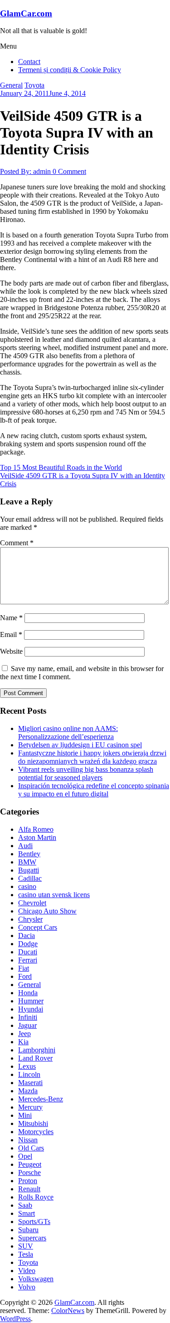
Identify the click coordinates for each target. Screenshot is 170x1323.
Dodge (28, 944)
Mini (25, 1115)
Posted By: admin (26, 171)
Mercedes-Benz (40, 1099)
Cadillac (30, 878)
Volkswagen (35, 1279)
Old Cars (31, 1148)
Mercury (30, 1107)
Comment (17, 543)
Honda (28, 993)
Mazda (28, 1091)
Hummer (31, 1001)
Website (11, 651)
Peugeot (29, 1164)
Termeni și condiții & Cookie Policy (69, 70)
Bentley (29, 854)
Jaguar (27, 1025)
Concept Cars (37, 927)
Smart (26, 1213)
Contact (29, 61)
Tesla (25, 1254)
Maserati (30, 1082)
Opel (25, 1156)
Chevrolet (32, 903)
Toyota (34, 85)
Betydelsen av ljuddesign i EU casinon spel (80, 745)
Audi (25, 845)
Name (11, 618)
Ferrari (27, 960)
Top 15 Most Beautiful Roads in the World (61, 467)
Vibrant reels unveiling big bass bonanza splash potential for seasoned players (85, 773)
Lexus (27, 1066)
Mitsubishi (33, 1123)
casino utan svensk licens (54, 894)
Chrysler (30, 919)
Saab (25, 1205)
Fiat (23, 968)
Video (26, 1270)
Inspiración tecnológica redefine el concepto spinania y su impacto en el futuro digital (93, 790)
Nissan (28, 1140)
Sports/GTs (34, 1221)
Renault (29, 1189)
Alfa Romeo (35, 829)
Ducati (27, 952)
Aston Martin (37, 837)
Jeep (24, 1033)
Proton (27, 1181)
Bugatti (28, 870)
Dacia (26, 935)
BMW (27, 862)
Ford (25, 976)
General (11, 85)
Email (11, 634)
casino (27, 886)
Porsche (29, 1172)
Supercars (32, 1238)
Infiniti (27, 1017)
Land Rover (35, 1058)
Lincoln (29, 1074)
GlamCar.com (26, 13)
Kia (23, 1042)
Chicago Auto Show (47, 911)
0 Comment (69, 171)
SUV (25, 1246)
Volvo (26, 1287)
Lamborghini (36, 1050)
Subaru (28, 1230)
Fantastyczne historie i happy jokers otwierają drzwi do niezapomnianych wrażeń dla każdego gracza (92, 757)
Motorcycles (35, 1131)
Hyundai (30, 1009)
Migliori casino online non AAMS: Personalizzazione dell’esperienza (68, 732)
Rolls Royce (35, 1197)
